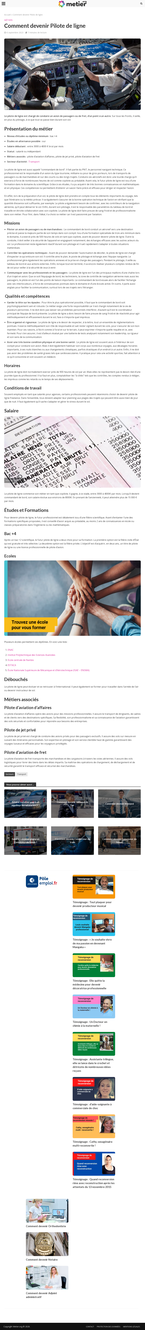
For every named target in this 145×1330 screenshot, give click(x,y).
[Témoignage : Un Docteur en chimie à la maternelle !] (94, 1006)
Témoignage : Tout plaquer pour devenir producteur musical (92, 904)
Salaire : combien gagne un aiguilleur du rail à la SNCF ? (25, 804)
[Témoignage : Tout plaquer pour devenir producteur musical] (94, 886)
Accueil (7, 14)
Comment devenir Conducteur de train (72, 841)
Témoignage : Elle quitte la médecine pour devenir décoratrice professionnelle (89, 984)
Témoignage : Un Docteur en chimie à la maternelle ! (90, 1023)
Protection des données (108, 1326)
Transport (34, 161)
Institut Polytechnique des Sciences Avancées (31, 654)
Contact (90, 1326)
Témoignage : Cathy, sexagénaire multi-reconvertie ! (92, 1143)
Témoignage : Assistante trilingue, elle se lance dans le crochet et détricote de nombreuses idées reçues (93, 1065)
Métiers (8, 20)
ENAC (11, 649)
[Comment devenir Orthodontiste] (47, 1210)
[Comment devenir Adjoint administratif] (47, 1277)
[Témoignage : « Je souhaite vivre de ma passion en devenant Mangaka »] (94, 923)
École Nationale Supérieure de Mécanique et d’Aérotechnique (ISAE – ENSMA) (48, 670)
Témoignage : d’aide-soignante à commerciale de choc (92, 1106)
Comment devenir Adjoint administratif (41, 1295)
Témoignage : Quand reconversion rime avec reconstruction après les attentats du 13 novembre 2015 (94, 1183)
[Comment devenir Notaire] (47, 1243)
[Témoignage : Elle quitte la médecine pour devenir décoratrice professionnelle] (94, 964)
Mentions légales (131, 1326)
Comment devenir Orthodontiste (46, 1226)
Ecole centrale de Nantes (21, 660)
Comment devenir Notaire (42, 1259)
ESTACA (12, 665)
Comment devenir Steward (119, 803)
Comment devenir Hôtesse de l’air (72, 804)
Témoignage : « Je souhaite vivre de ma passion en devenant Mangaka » (92, 943)
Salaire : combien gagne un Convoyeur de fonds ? (25, 841)
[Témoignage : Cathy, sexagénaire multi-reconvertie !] (94, 1126)
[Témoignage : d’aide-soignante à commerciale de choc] (94, 1088)
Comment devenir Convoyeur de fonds (119, 841)
